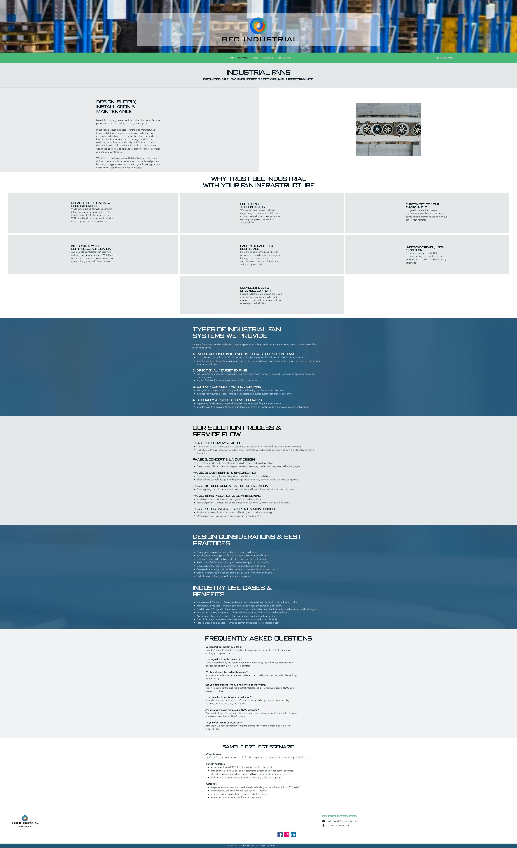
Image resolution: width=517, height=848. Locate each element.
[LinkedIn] (293, 834)
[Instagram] (286, 834)
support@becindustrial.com (344, 821)
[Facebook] (280, 834)
